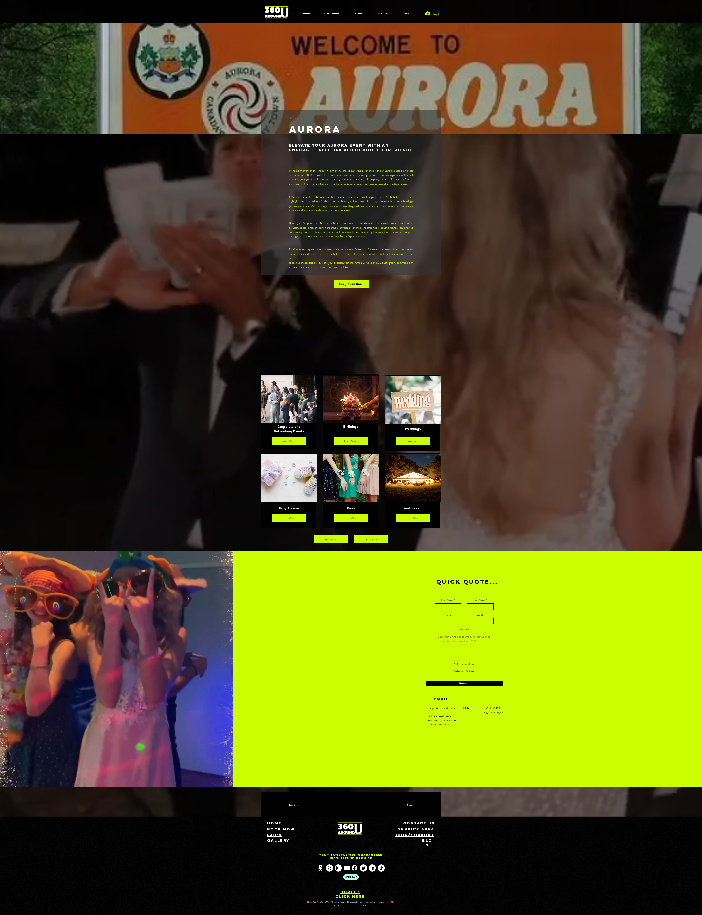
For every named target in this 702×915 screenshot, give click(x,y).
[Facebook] (354, 868)
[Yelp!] (329, 868)
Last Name (479, 600)
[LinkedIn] (372, 868)
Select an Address (464, 664)
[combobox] (464, 670)
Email (479, 614)
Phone (447, 614)
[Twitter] (363, 868)
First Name (447, 600)
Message (464, 629)
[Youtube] (347, 868)
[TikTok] (381, 868)
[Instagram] (338, 868)
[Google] (320, 868)
